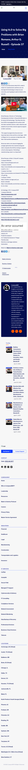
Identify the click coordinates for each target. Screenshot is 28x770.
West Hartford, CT (6, 757)
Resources (4, 496)
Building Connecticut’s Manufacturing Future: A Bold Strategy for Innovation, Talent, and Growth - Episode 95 (18, 354)
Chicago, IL (4, 668)
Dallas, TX (4, 673)
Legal (2, 539)
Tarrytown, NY (5, 741)
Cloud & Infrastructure (5, 273)
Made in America (6, 259)
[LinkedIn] (5, 467)
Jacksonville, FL (6, 689)
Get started (6, 451)
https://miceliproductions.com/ (10, 219)
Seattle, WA (4, 725)
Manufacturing (5, 544)
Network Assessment (7, 609)
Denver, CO (4, 678)
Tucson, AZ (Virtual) (7, 746)
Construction (5, 550)
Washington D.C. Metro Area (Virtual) (12, 752)
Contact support (19, 451)
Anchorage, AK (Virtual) (8, 646)
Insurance (4, 560)
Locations (4, 643)
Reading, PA (4, 720)
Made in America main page (15, 247)
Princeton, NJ (5, 715)
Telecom (3, 635)
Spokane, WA (5, 731)
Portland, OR (5, 710)
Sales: (7, 461)
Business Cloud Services (8, 630)
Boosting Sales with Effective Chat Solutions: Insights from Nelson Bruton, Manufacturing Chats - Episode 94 (18, 391)
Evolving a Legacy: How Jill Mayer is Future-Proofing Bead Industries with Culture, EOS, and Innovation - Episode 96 (18, 374)
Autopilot (4, 577)
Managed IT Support (7, 588)
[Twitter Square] (11, 467)
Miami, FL (4, 694)
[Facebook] (2, 467)
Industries (5, 525)
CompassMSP (7, 78)
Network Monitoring (7, 614)
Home (3, 49)
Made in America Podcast (8, 501)
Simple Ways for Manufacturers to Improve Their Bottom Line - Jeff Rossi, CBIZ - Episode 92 (18, 424)
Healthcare (4, 534)
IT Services (5, 569)
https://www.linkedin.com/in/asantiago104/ (13, 213)
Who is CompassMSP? (8, 486)
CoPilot (3, 572)
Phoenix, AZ (4, 704)
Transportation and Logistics (9, 555)
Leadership (4, 491)
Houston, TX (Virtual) (7, 683)
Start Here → (9, 4)
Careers (3, 507)
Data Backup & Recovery (8, 619)
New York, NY (5, 736)
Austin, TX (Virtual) (6, 652)
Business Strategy (7, 263)
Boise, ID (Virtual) (6, 662)
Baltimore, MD (5, 657)
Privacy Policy (5, 512)
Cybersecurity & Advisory (8, 593)
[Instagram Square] (8, 467)
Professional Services (7, 624)
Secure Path (4, 582)
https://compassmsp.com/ (8, 194)
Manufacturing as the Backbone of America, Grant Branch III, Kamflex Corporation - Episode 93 (18, 408)
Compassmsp (5, 477)
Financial (4, 529)
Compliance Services (7, 603)
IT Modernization (6, 268)
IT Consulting (5, 598)
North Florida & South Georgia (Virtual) (12, 699)
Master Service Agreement (9, 517)
